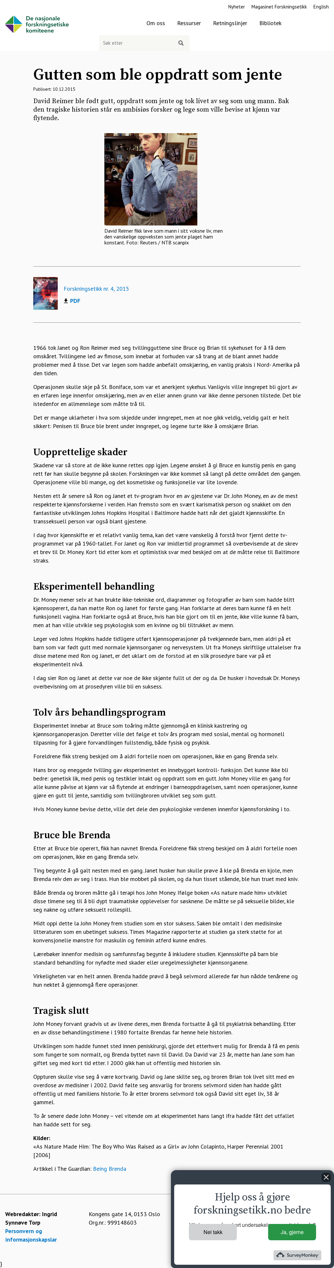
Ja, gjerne (292, 1232)
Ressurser (189, 23)
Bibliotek (270, 23)
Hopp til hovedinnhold (28, 4)
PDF (75, 301)
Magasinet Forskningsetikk (279, 7)
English (321, 7)
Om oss (155, 23)
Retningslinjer (230, 23)
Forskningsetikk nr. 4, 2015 (96, 288)
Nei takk (213, 1232)
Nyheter (236, 7)
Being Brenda (109, 1168)
